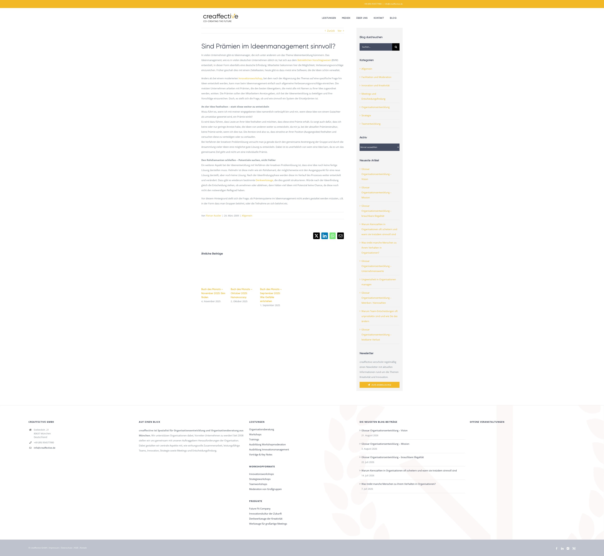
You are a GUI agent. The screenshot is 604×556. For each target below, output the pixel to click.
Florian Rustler (213, 215)
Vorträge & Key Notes (260, 454)
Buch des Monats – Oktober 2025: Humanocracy (241, 293)
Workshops (255, 434)
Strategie (366, 115)
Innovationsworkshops (261, 474)
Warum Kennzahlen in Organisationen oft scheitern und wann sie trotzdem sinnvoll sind (379, 229)
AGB (76, 547)
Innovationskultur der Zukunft (265, 513)
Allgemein (247, 215)
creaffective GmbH (39, 547)
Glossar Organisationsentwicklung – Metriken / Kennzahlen (376, 297)
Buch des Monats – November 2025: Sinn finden (213, 293)
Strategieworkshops (260, 479)
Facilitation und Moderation (376, 77)
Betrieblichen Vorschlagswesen (314, 60)
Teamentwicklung (370, 123)
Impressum (54, 547)
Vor (339, 30)
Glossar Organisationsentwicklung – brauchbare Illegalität (376, 210)
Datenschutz (66, 547)
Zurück (331, 30)
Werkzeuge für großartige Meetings (268, 523)
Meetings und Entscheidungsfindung (373, 96)
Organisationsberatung (261, 429)
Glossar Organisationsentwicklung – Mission (376, 192)
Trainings (254, 439)
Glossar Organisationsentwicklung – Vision (376, 174)
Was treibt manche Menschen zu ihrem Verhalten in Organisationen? (379, 247)
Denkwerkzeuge (264, 180)
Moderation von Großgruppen (265, 489)
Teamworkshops (258, 484)
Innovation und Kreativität (375, 85)
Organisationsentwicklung (375, 107)
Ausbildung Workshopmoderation (267, 444)
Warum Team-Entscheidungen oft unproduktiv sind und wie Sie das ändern (379, 316)
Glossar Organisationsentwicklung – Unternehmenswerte (376, 266)
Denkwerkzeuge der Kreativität (265, 518)
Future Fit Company (260, 508)
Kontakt (83, 547)
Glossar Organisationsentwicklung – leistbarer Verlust (376, 334)
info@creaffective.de (394, 4)
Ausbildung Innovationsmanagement (269, 449)
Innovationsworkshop (250, 78)
